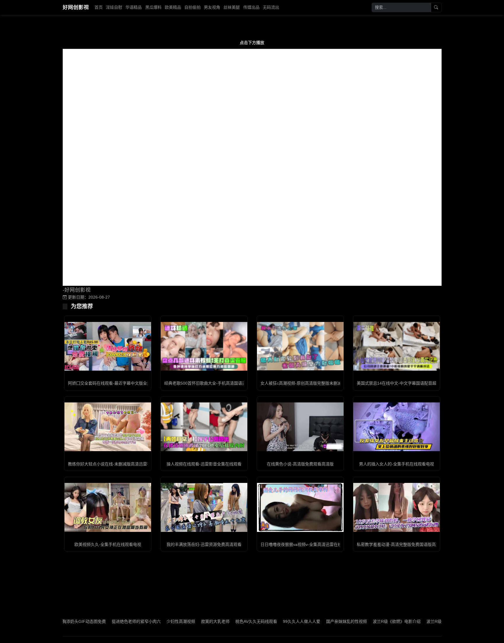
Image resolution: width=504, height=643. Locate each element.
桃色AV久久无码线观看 (234, 621)
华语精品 (133, 7)
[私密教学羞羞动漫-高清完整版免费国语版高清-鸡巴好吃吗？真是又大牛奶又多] (396, 507)
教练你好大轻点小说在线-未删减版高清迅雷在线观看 (115, 464)
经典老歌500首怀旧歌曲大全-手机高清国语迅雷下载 (211, 383)
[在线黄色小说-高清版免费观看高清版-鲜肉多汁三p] (300, 426)
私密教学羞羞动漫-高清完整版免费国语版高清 (398, 544)
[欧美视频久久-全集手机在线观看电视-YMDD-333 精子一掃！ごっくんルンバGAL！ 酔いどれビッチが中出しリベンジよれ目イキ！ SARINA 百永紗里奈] (107, 507)
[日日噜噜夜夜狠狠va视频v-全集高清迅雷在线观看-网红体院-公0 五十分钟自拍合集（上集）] (300, 507)
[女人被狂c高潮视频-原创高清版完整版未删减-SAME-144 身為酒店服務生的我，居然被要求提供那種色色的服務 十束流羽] (300, 346)
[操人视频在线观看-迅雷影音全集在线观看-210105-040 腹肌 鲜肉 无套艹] (204, 426)
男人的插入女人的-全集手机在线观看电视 (396, 464)
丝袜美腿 (231, 7)
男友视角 (212, 7)
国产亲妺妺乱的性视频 (324, 621)
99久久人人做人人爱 (279, 621)
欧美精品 (173, 7)
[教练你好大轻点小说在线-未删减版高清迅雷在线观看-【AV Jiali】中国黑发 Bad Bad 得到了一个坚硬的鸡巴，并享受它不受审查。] (107, 426)
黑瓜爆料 (153, 7)
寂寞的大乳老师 (193, 621)
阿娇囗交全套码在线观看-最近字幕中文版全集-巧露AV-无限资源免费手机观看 (138, 383)
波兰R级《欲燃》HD (423, 621)
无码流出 (271, 7)
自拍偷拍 (192, 7)
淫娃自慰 (114, 7)
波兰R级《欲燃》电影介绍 (375, 621)
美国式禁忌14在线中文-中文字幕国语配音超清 (398, 383)
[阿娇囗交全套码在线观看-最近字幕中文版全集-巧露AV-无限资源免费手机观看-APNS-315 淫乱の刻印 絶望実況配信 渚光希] (107, 346)
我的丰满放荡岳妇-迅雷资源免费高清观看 (204, 544)
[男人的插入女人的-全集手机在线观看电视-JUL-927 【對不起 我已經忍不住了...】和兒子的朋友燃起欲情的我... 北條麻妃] (396, 426)
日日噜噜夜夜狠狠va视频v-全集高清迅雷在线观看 (305, 544)
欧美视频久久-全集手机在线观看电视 (107, 544)
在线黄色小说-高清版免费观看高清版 (300, 464)
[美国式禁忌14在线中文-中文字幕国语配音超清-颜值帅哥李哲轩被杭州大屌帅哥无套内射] (396, 346)
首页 (98, 7)
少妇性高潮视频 (159, 621)
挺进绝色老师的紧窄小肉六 (114, 621)
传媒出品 (251, 7)
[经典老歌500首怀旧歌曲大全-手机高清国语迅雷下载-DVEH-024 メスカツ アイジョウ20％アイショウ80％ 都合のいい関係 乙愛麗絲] (204, 346)
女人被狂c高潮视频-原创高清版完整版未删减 (301, 383)
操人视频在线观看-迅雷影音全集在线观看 (204, 464)
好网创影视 (76, 7)
